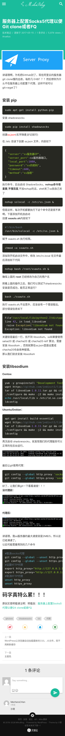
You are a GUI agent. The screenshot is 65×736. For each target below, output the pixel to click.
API (35, 719)
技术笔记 (6, 32)
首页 (20, 719)
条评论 (41, 32)
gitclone (9, 618)
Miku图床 (43, 719)
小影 (60, 722)
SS (39, 618)
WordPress (42, 722)
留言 (31, 719)
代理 (48, 618)
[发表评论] (55, 692)
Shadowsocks (25, 618)
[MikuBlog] (33, 4)
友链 (25, 719)
